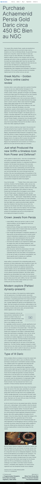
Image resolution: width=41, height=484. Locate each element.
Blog (23, 1)
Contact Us (35, 1)
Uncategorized (14, 471)
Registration (28, 1)
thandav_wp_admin (20, 469)
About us (13, 1)
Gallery (18, 1)
